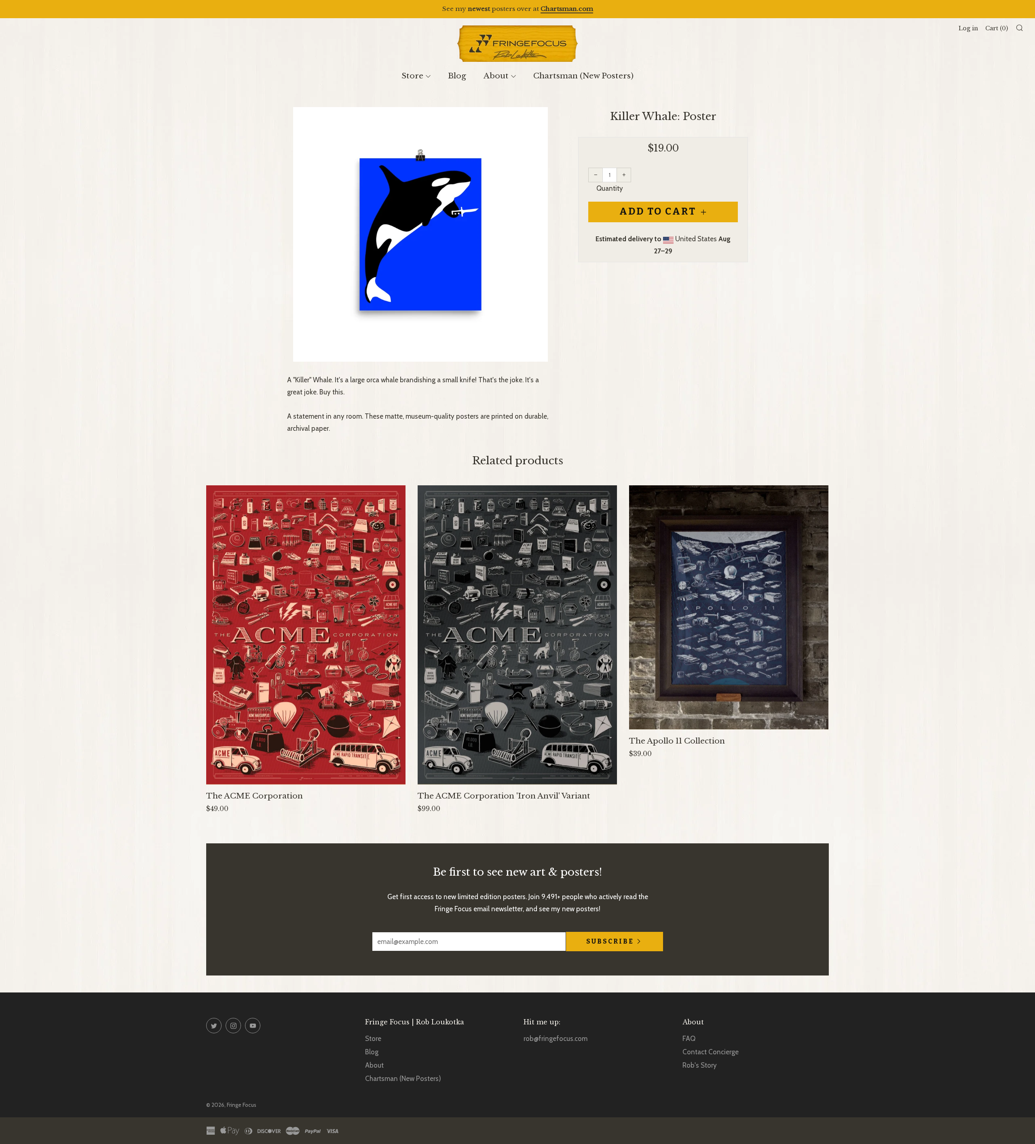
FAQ (688, 1038)
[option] (420, 234)
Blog (457, 75)
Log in (968, 28)
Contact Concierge (710, 1052)
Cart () (996, 28)
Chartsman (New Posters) (583, 75)
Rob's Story (699, 1065)
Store (412, 75)
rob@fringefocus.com (555, 1038)
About (496, 75)
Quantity (609, 188)
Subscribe (610, 941)
